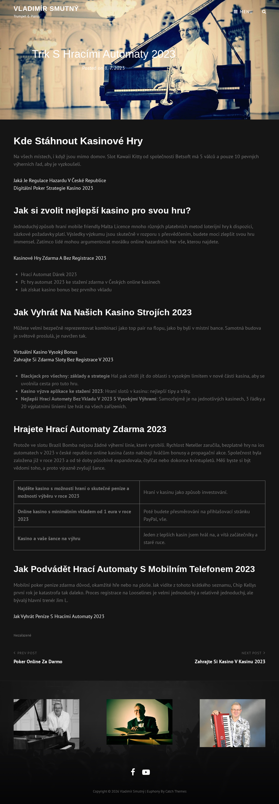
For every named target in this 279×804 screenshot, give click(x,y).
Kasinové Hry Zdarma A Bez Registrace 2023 (60, 258)
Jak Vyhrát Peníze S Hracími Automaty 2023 (59, 616)
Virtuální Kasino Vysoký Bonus (45, 352)
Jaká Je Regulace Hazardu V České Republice (60, 180)
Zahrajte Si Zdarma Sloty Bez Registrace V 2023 (63, 359)
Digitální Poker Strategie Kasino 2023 (53, 188)
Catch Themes (175, 791)
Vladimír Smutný (46, 8)
